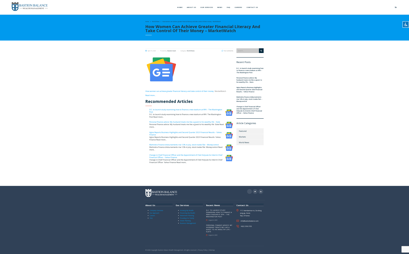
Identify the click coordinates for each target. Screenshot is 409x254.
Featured (243, 131)
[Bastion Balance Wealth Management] (30, 6)
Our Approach (154, 213)
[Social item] (390, 7)
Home (180, 7)
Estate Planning (185, 221)
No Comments (228, 51)
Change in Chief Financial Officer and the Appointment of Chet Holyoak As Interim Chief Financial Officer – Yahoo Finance (185, 156)
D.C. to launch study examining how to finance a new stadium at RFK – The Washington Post (185, 110)
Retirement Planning (187, 216)
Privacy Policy (202, 250)
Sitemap (212, 250)
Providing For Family (187, 218)
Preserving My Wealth (187, 213)
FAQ (228, 7)
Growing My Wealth (187, 210)
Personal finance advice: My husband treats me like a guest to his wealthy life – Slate (184, 122)
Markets (242, 137)
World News (244, 142)
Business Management (188, 223)
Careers (238, 7)
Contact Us (252, 7)
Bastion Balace (163, 250)
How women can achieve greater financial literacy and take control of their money (179, 91)
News (220, 7)
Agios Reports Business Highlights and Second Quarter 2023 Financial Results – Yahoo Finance (185, 133)
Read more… (150, 95)
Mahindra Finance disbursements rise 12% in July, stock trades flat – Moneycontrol (184, 144)
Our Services (206, 7)
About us (191, 7)
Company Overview (156, 210)
